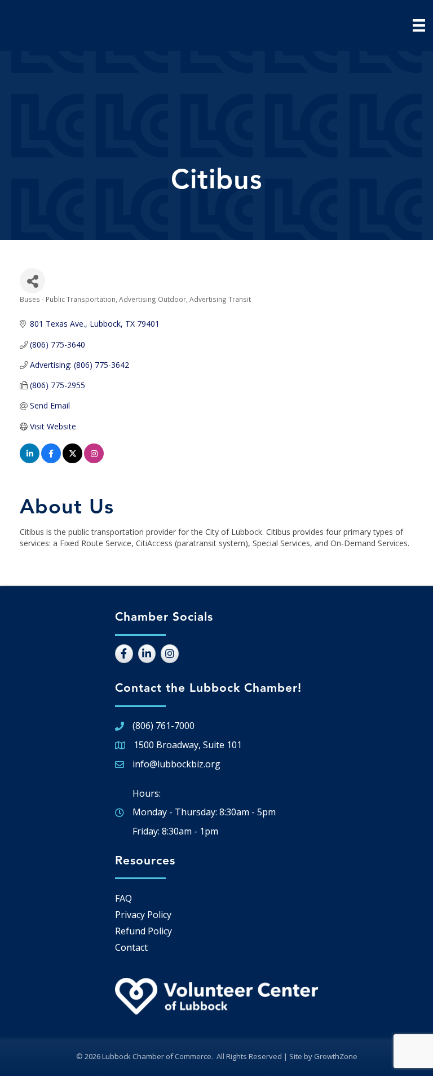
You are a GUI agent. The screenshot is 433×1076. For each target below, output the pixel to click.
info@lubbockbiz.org (176, 764)
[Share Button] (32, 280)
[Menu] (419, 25)
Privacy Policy (143, 914)
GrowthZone (335, 1056)
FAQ (123, 898)
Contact (131, 947)
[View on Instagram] (94, 460)
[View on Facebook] (51, 460)
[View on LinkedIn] (29, 460)
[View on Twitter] (72, 460)
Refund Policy (143, 931)
